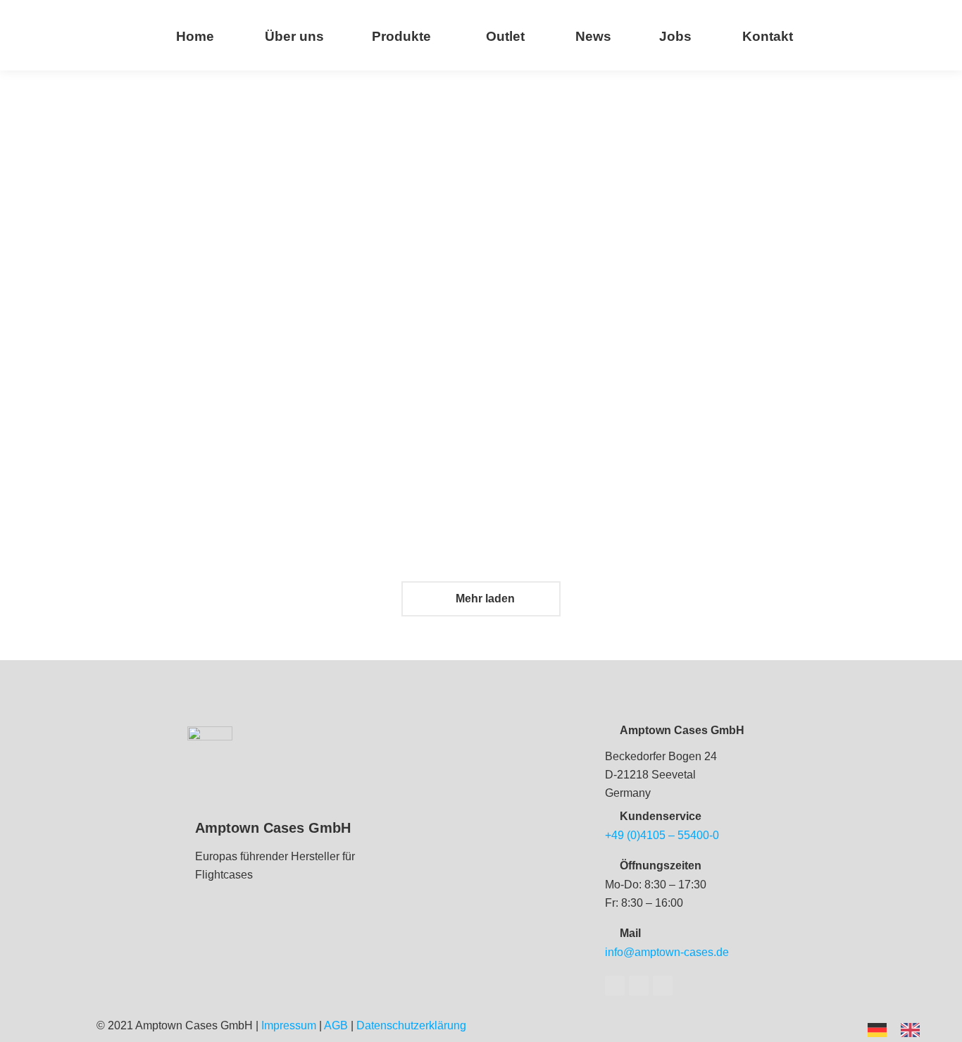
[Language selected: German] (901, 1028)
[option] (914, 1030)
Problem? (356, 456)
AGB (336, 1025)
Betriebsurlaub (558, 456)
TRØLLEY (356, 235)
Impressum (288, 1025)
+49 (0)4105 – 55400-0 (662, 835)
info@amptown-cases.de (667, 952)
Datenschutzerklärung (411, 1025)
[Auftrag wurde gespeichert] (203, 149)
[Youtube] (639, 986)
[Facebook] (615, 986)
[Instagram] (663, 986)
